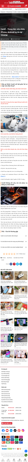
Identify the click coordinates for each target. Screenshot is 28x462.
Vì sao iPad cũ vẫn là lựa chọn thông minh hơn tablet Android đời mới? (7, 361)
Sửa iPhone (9, 257)
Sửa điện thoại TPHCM (18, 257)
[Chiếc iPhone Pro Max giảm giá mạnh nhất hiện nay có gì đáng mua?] (20, 290)
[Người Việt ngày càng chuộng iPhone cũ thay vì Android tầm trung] (7, 290)
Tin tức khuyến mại (5, 375)
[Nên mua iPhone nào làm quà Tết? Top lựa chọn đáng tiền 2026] (7, 306)
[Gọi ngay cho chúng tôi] (26, 455)
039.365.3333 (11, 407)
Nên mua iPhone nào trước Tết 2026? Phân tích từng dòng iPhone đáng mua (7, 345)
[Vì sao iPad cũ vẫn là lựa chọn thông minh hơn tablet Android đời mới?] (7, 354)
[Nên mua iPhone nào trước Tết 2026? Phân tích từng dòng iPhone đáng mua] (7, 338)
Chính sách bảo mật (5, 393)
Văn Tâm (7, 39)
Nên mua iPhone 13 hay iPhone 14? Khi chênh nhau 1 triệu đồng (20, 361)
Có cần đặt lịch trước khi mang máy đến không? (12, 241)
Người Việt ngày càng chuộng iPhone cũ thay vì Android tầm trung (6, 297)
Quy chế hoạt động (5, 373)
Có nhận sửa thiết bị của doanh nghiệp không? (12, 247)
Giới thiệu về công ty (5, 371)
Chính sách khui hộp (5, 395)
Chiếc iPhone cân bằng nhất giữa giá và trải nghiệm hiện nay (20, 345)
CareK (2, 259)
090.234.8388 (11, 413)
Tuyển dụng (3, 383)
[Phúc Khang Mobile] (14, 6)
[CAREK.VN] (7, 423)
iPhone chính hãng (5, 377)
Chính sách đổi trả (5, 391)
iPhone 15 (3, 176)
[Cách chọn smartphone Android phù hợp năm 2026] (7, 275)
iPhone (4, 56)
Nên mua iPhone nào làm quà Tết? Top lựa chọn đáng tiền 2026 (7, 313)
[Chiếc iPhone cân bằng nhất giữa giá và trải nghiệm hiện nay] (20, 338)
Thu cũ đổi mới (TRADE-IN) (7, 401)
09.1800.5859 (11, 410)
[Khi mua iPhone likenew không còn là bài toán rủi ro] (20, 275)
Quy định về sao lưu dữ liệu (7, 399)
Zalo (26, 451)
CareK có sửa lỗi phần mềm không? (9, 236)
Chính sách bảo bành (5, 389)
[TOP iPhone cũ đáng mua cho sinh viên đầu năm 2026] (20, 306)
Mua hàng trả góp (5, 381)
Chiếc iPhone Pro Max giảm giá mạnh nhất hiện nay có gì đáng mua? (20, 297)
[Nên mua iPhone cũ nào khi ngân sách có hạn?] (20, 322)
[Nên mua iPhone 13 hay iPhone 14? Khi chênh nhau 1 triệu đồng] (20, 354)
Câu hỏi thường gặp (5, 379)
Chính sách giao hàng (5, 397)
